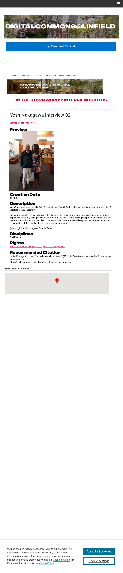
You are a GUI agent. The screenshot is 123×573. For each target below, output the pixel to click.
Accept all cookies (99, 551)
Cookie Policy (46, 563)
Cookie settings (61, 559)
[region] (61, 556)
